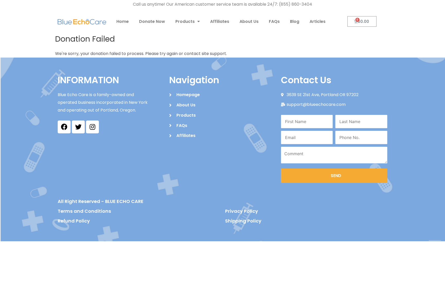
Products (185, 21)
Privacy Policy (241, 211)
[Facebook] (64, 127)
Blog (294, 21)
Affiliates (219, 21)
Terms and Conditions (84, 211)
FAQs (274, 21)
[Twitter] (78, 127)
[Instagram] (92, 127)
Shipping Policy (243, 221)
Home (122, 21)
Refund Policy (74, 221)
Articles (318, 21)
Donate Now (152, 21)
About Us (249, 21)
